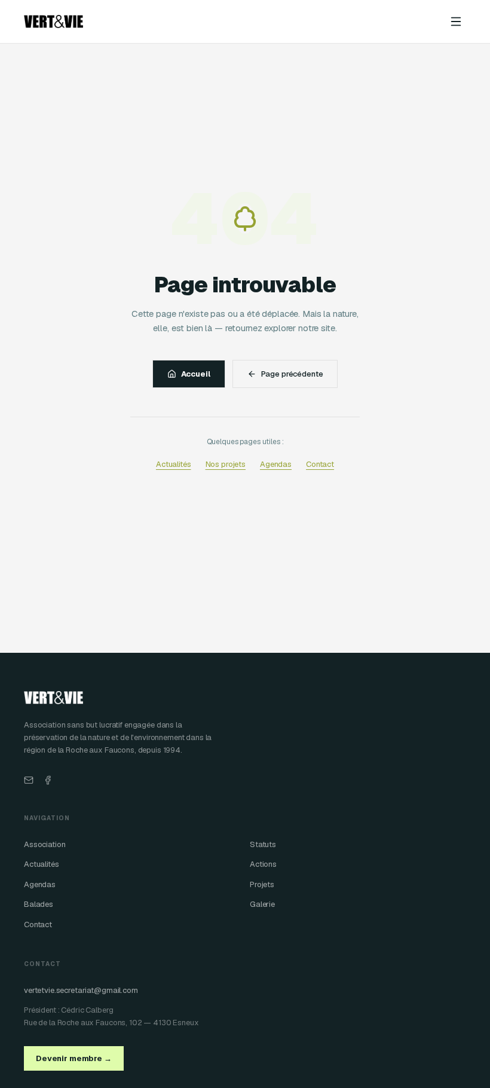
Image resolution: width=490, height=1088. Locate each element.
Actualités (173, 464)
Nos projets (226, 464)
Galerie (262, 904)
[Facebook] (48, 780)
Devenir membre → (74, 1058)
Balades (38, 904)
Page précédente (292, 374)
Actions (263, 864)
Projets (262, 884)
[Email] (28, 780)
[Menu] (456, 21)
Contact (320, 464)
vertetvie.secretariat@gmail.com (81, 990)
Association (44, 844)
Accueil (195, 374)
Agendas (276, 464)
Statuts (263, 844)
